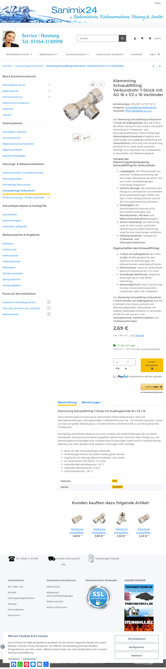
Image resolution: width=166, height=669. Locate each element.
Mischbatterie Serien (14, 85)
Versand (139, 335)
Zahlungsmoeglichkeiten (21, 598)
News (158, 3)
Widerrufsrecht (55, 601)
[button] (134, 38)
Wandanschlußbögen (14, 155)
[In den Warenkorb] (60, 77)
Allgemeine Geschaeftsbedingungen (60, 594)
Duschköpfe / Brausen (15, 131)
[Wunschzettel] (142, 38)
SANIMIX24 (117, 487)
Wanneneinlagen (12, 220)
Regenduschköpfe (12, 149)
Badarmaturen (10, 91)
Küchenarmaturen (13, 96)
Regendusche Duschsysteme (18, 143)
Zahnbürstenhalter (13, 273)
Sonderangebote (12, 285)
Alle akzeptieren (137, 638)
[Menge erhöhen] (125, 368)
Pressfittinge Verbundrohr (17, 184)
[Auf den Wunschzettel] (101, 84)
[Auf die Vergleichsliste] (92, 84)
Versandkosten (16, 609)
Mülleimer (8, 243)
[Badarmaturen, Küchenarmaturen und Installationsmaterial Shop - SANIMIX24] (35, 38)
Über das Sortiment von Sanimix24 (26, 308)
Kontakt (12, 592)
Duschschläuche (11, 137)
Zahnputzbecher (12, 279)
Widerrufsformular (57, 607)
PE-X (115, 481)
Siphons (7, 114)
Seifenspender (10, 255)
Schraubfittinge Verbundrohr (141, 107)
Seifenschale (9, 249)
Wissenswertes (26, 314)
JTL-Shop (149, 663)
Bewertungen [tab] (91, 402)
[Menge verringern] (116, 362)
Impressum (14, 615)
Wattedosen (9, 267)
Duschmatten (10, 214)
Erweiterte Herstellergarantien (26, 302)
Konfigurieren (136, 647)
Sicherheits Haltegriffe (15, 226)
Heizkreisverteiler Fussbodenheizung (23, 172)
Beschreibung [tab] (67, 402)
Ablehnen (136, 655)
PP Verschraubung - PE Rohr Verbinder (24, 197)
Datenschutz (53, 586)
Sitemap (12, 603)
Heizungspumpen (12, 178)
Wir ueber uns (15, 586)
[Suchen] (122, 38)
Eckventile (8, 108)
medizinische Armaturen (16, 102)
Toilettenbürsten (12, 261)
